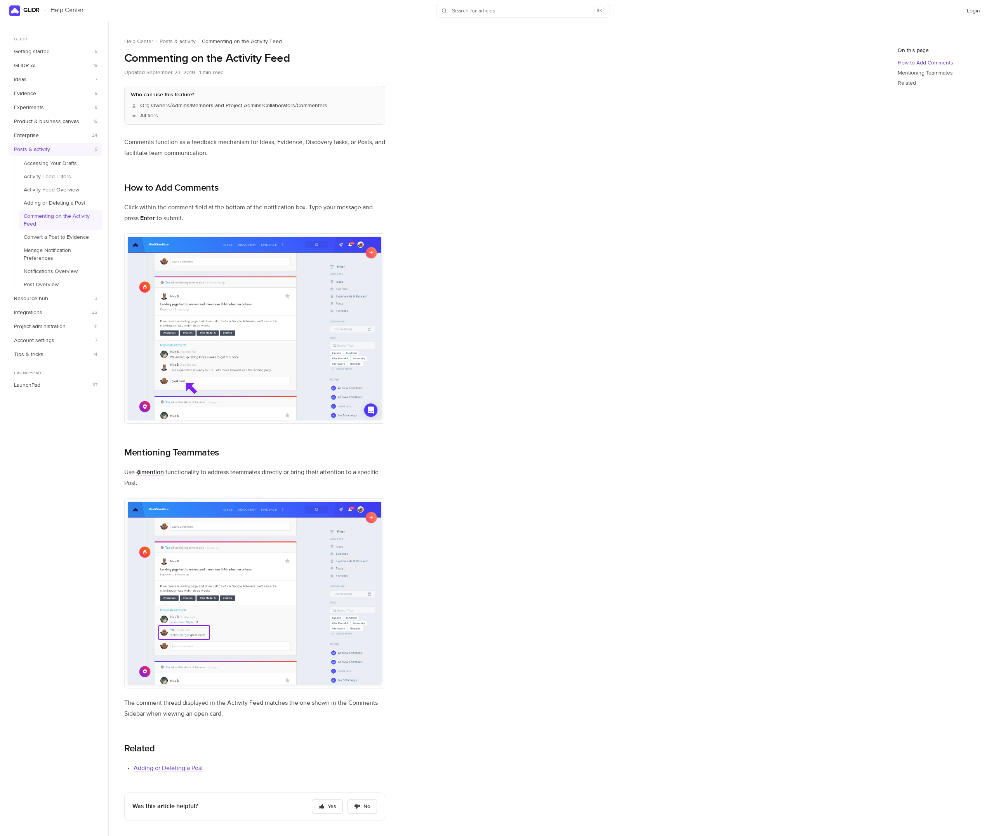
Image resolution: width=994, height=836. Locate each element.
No (366, 806)
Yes (332, 806)
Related (139, 748)
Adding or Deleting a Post (54, 203)
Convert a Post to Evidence (56, 237)
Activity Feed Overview (51, 190)
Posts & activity (178, 41)
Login (975, 12)
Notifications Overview (51, 271)
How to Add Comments (171, 188)
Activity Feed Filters (47, 176)
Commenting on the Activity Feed (57, 220)
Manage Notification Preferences (47, 254)
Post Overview (41, 284)
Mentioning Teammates (171, 452)
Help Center (138, 41)
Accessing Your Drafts (50, 163)
